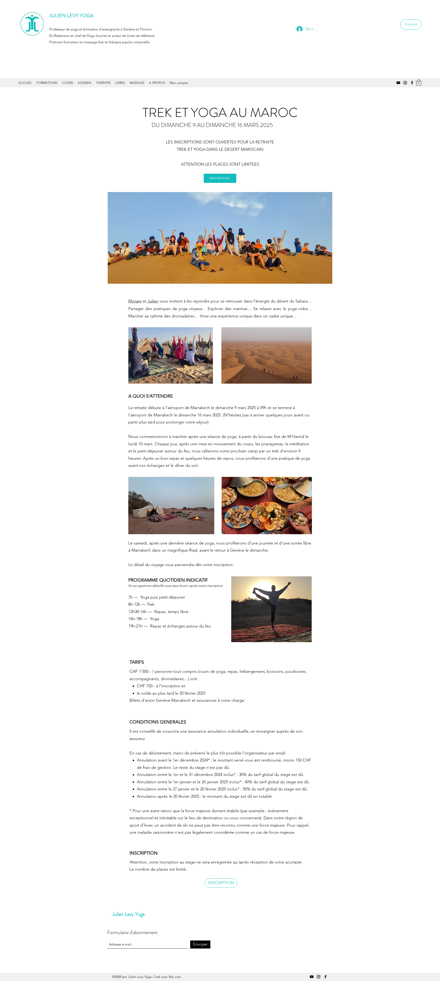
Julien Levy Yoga (128, 914)
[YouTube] (398, 82)
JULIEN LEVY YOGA (71, 15)
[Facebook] (412, 82)
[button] (418, 82)
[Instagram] (405, 82)
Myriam (135, 301)
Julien (153, 301)
